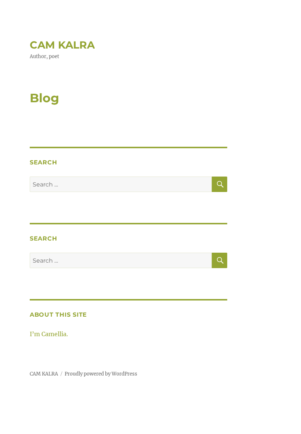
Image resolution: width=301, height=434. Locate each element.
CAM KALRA (62, 45)
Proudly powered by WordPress (101, 374)
